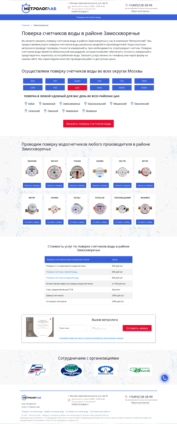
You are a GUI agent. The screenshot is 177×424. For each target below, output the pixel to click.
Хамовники (72, 110)
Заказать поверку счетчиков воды (88, 123)
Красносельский (97, 103)
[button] (107, 259)
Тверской (53, 110)
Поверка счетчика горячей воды (61, 272)
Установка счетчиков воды (77, 411)
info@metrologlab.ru (80, 11)
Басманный (49, 103)
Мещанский (120, 103)
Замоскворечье (71, 103)
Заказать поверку (32, 185)
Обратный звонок (140, 11)
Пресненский (141, 103)
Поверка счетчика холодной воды (62, 277)
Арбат (31, 103)
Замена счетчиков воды (54, 411)
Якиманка (91, 110)
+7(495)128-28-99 (140, 5)
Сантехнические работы (100, 411)
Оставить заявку (32, 222)
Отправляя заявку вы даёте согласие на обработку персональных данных (91, 338)
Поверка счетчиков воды (88, 17)
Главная (25, 25)
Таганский (34, 110)
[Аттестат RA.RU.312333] (39, 327)
